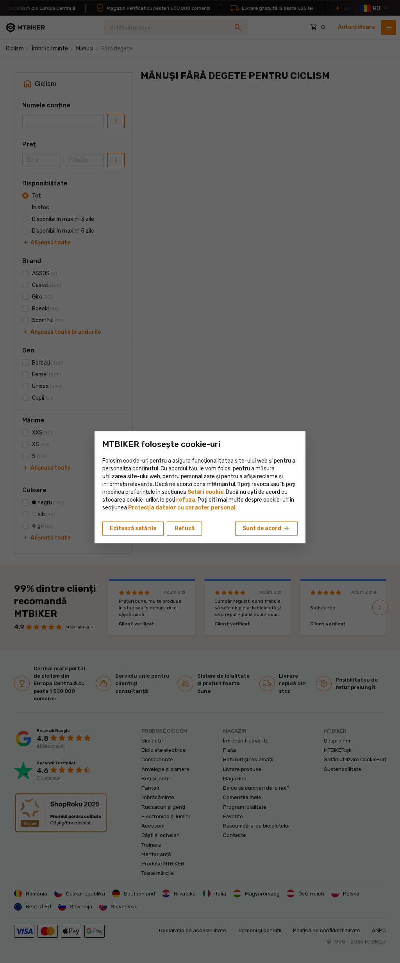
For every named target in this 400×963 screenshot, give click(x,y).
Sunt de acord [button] (266, 528)
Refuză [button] (185, 528)
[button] (185, 500)
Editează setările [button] (133, 528)
